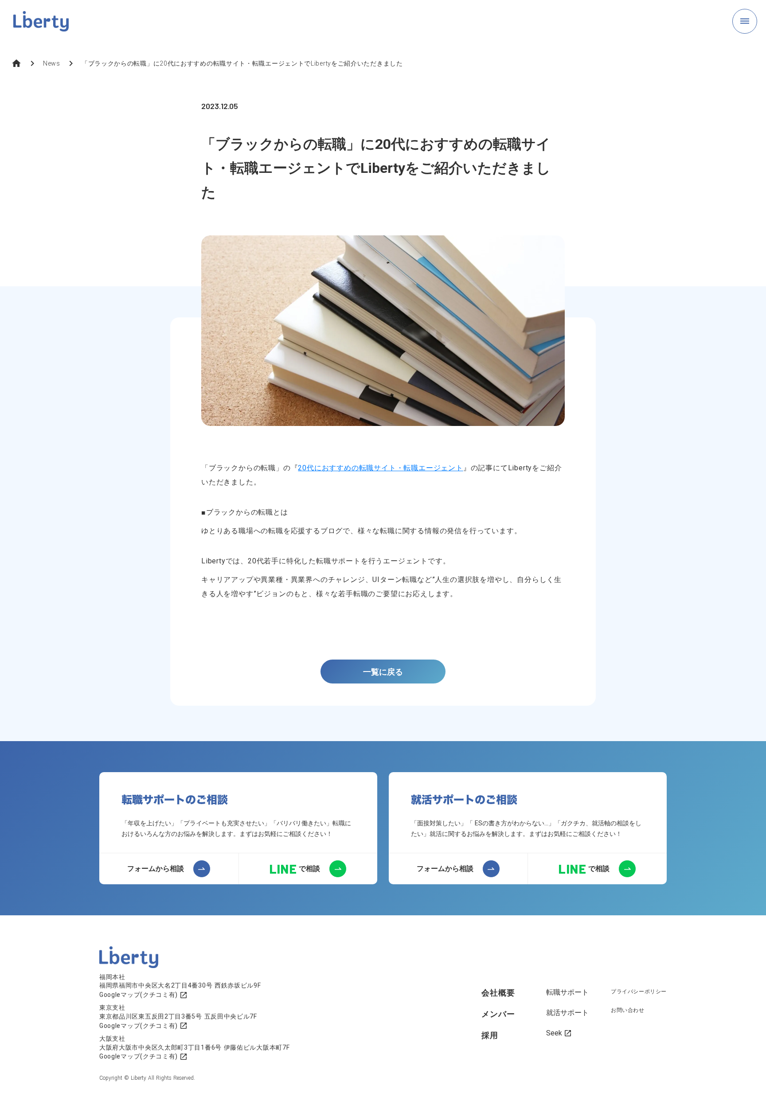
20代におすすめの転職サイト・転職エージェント (380, 468)
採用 (489, 1035)
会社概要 (498, 992)
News (51, 63)
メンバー (498, 1014)
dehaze (744, 21)
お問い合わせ (628, 1010)
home (16, 63)
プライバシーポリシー (639, 991)
